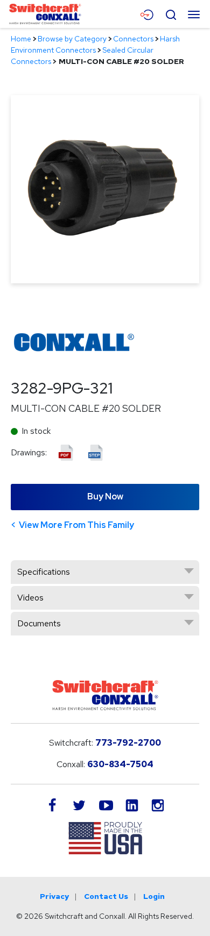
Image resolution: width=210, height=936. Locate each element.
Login (154, 896)
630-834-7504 (120, 764)
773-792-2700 (128, 742)
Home (21, 39)
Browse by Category (72, 39)
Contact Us (106, 896)
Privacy (54, 896)
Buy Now (105, 496)
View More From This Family (76, 525)
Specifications (43, 571)
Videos (30, 597)
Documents (39, 623)
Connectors (133, 39)
